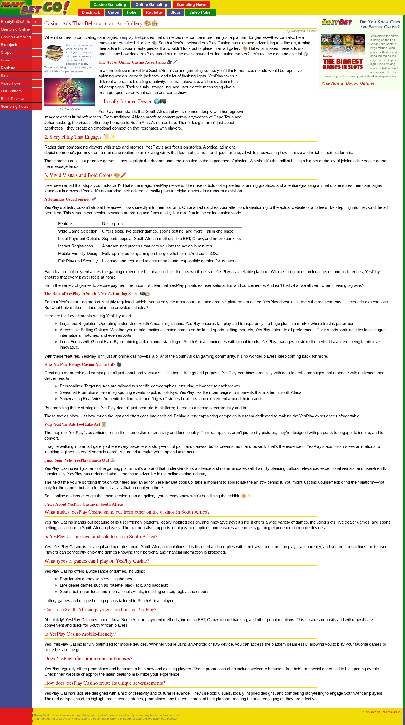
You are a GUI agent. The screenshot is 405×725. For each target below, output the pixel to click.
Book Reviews (13, 99)
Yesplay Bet (130, 37)
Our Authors (11, 91)
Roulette (154, 12)
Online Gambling (151, 4)
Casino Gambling (110, 4)
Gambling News (191, 4)
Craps (113, 12)
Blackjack (91, 12)
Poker (132, 12)
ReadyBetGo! (391, 712)
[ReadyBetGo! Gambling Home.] (36, 7)
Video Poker (200, 12)
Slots (175, 12)
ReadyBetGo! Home (18, 22)
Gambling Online (15, 29)
